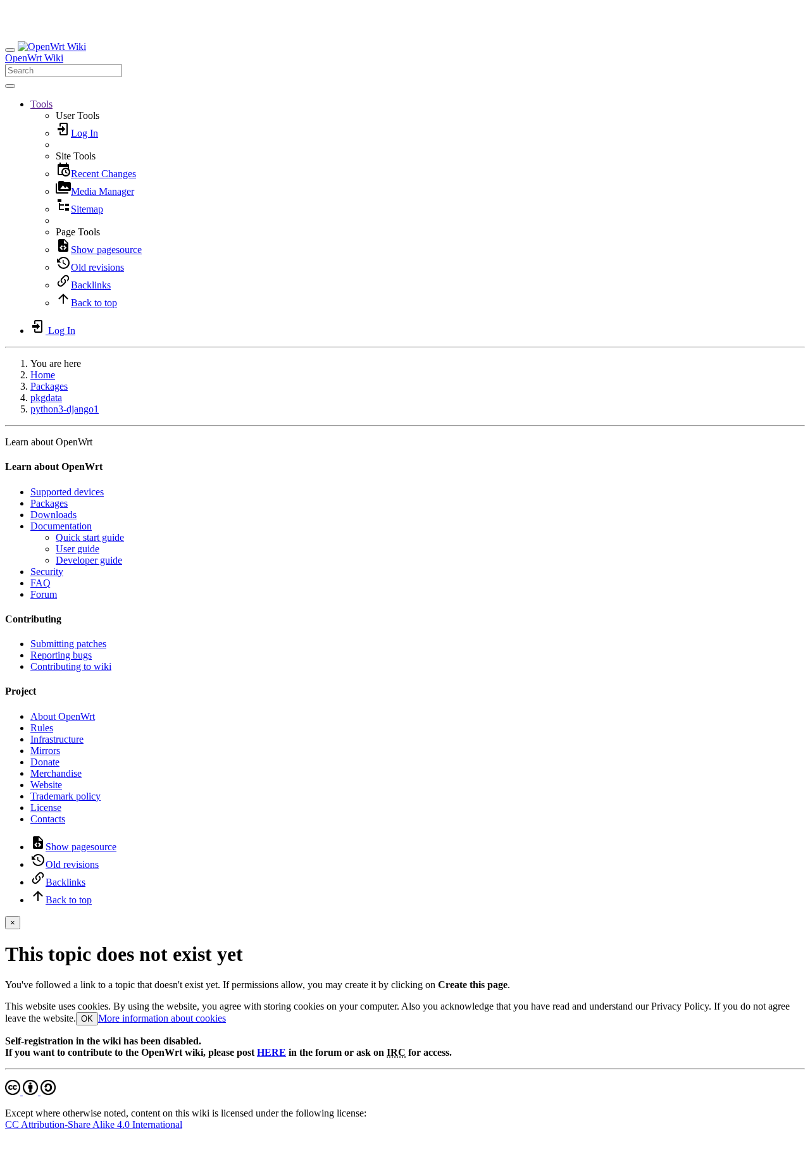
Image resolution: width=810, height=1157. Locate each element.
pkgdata (46, 397)
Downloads (53, 514)
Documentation (61, 526)
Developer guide (89, 560)
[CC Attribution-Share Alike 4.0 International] (30, 1091)
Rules (41, 727)
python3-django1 (64, 409)
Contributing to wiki (70, 666)
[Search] (10, 86)
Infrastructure (57, 739)
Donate (44, 762)
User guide (77, 548)
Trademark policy (65, 796)
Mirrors (45, 750)
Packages (49, 386)
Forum (43, 594)
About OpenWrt (62, 716)
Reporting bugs (61, 655)
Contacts (47, 819)
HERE (271, 1052)
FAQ (40, 583)
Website (46, 784)
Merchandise (56, 773)
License (45, 807)
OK (87, 1019)
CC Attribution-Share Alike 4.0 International (93, 1124)
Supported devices (67, 491)
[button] (41, 104)
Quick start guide (90, 537)
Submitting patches (68, 643)
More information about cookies (162, 1018)
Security (46, 571)
